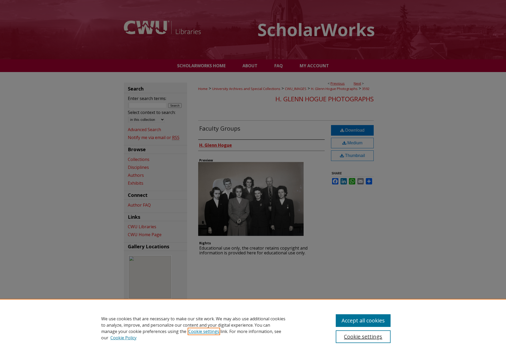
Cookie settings (203, 331)
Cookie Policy (123, 338)
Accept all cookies (363, 320)
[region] (253, 328)
